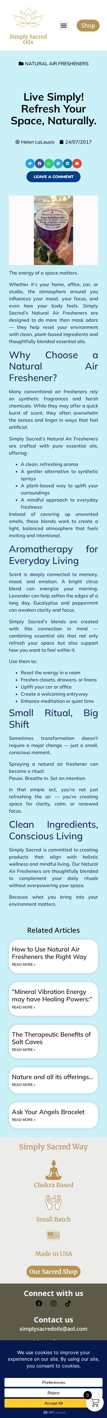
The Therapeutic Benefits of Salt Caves (51, 1038)
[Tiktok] (68, 1303)
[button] (64, 25)
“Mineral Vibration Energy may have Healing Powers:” (52, 995)
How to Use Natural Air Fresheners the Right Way (49, 952)
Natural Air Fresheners (57, 63)
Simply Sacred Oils (28, 39)
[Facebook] (38, 1303)
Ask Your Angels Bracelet (48, 1112)
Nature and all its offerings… (52, 1077)
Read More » (23, 964)
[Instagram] (53, 1303)
